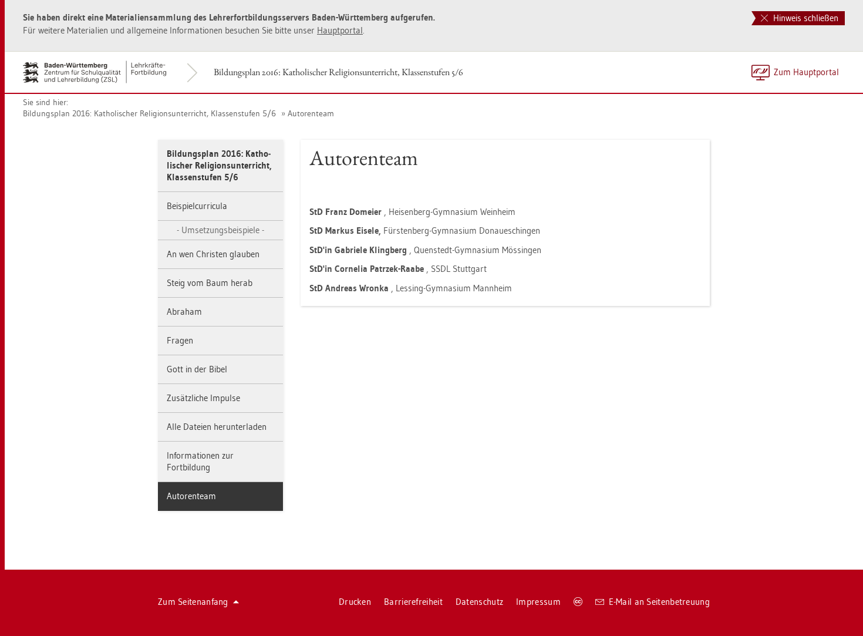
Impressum (538, 601)
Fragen (180, 340)
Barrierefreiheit (413, 601)
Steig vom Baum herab (209, 282)
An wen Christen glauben (213, 254)
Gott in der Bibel (197, 369)
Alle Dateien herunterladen (217, 426)
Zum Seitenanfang (193, 601)
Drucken (355, 601)
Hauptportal (340, 30)
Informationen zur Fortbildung (200, 461)
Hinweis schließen (804, 17)
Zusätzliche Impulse (203, 397)
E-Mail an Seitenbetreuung (659, 601)
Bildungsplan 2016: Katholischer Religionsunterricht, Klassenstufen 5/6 (338, 72)
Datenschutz (479, 601)
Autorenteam (311, 113)
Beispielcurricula (197, 205)
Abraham (184, 311)
